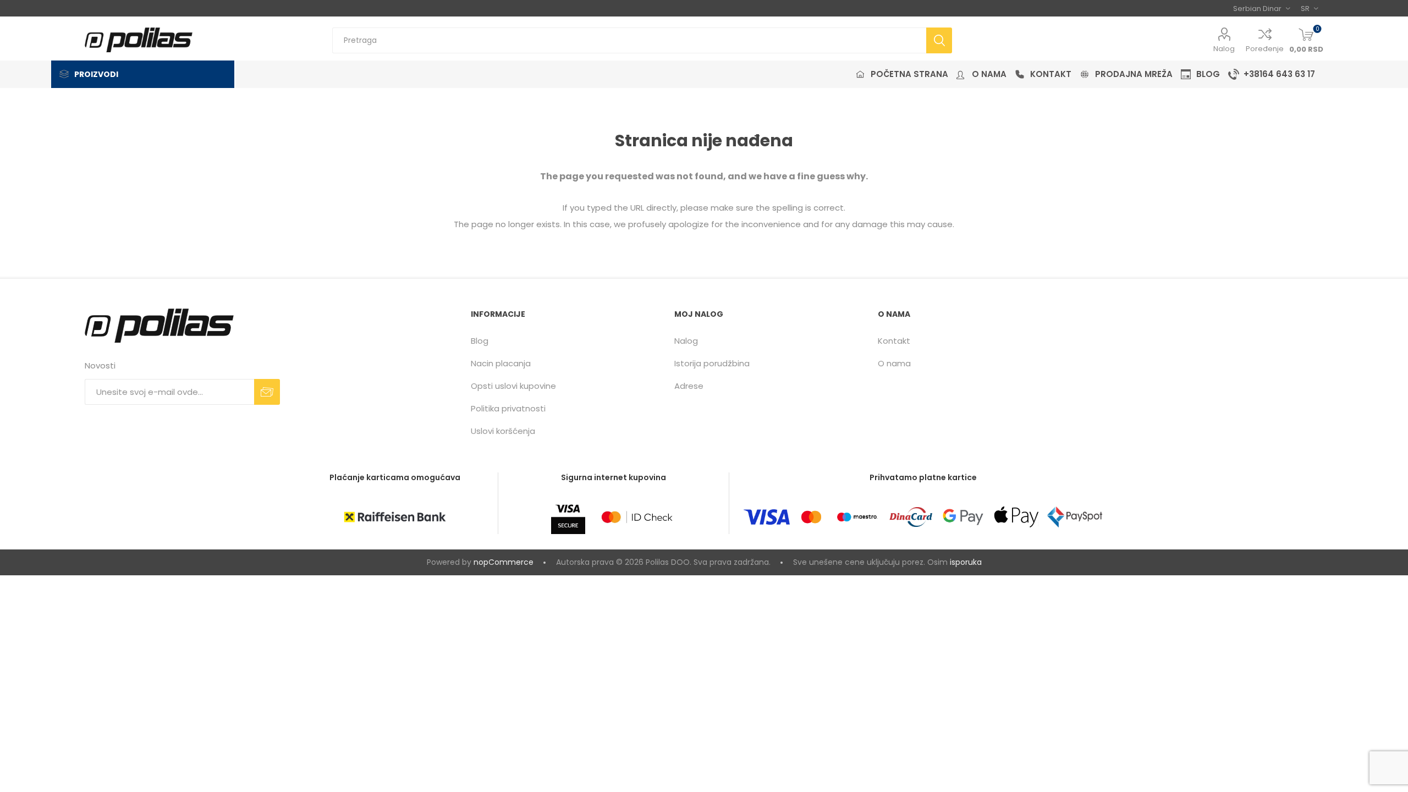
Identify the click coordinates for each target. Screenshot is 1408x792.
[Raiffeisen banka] (395, 517)
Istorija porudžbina (712, 363)
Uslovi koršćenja (503, 431)
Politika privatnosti (508, 408)
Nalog (1224, 48)
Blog (479, 340)
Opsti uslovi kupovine (513, 386)
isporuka (966, 562)
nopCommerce (504, 562)
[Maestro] (857, 517)
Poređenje (1265, 48)
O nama (894, 363)
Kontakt (894, 340)
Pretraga (939, 40)
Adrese (688, 386)
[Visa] (767, 517)
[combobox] (629, 40)
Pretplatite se (267, 392)
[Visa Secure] (568, 517)
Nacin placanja (501, 363)
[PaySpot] (1074, 517)
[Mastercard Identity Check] (637, 517)
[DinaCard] (910, 517)
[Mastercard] (811, 517)
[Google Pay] (963, 517)
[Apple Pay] (1016, 517)
